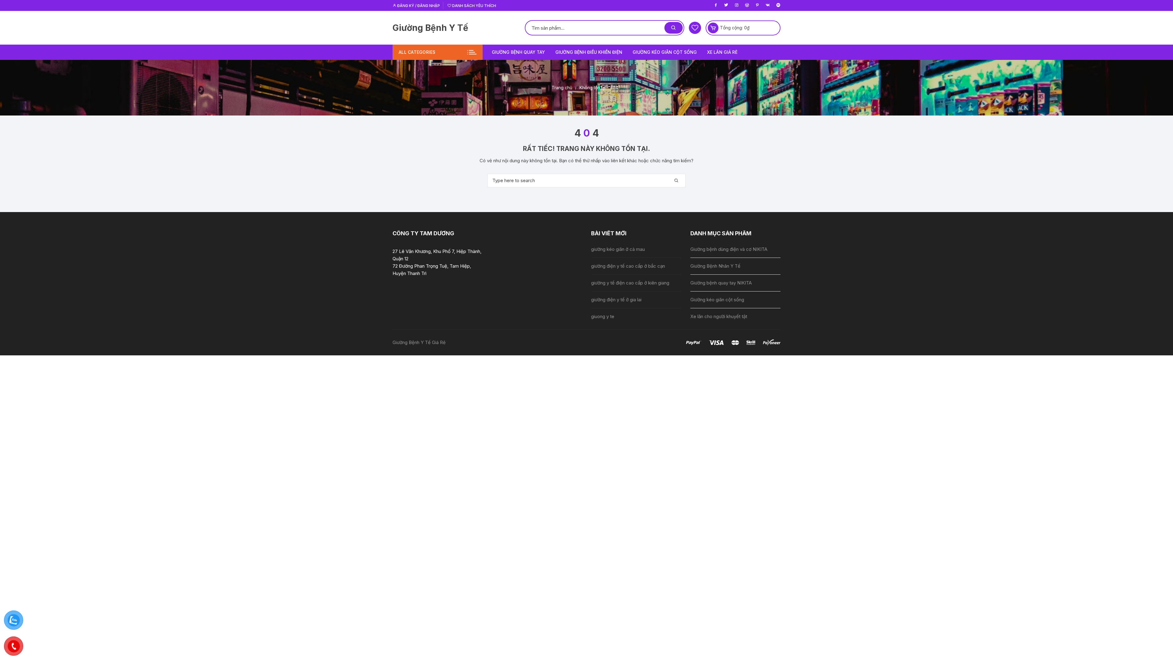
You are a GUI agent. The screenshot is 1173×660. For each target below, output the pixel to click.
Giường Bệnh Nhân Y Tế (715, 266)
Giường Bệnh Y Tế (430, 28)
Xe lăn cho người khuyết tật (718, 316)
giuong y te (602, 316)
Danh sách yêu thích (473, 5)
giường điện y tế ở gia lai (616, 299)
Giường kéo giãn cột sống (665, 52)
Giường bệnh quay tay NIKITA (721, 283)
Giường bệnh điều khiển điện (588, 52)
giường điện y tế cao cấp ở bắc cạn (628, 266)
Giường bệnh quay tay (518, 52)
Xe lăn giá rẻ (722, 52)
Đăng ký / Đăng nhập (418, 5)
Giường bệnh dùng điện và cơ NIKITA (728, 249)
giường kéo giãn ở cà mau (618, 249)
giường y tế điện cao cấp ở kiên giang (630, 283)
